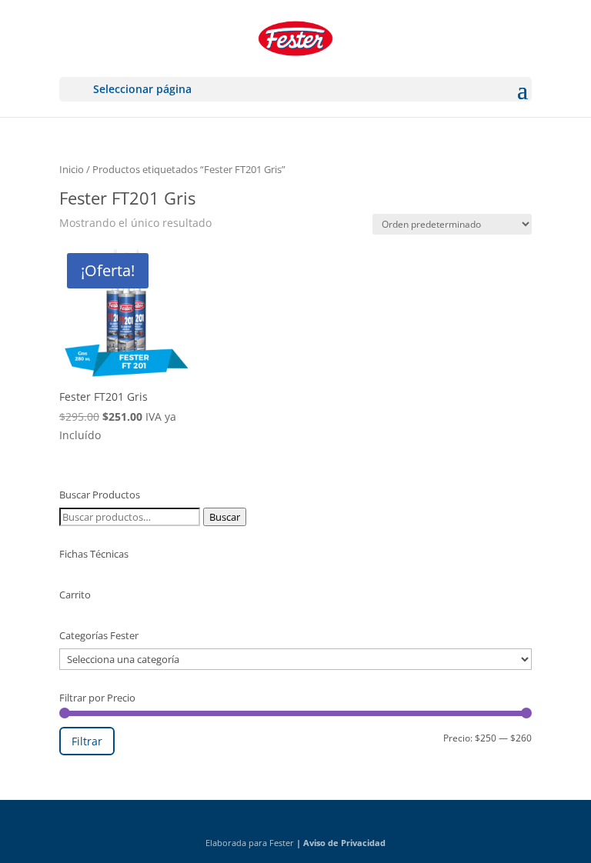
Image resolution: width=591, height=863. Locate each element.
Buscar (224, 517)
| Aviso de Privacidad (341, 842)
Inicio (71, 169)
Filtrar (87, 741)
